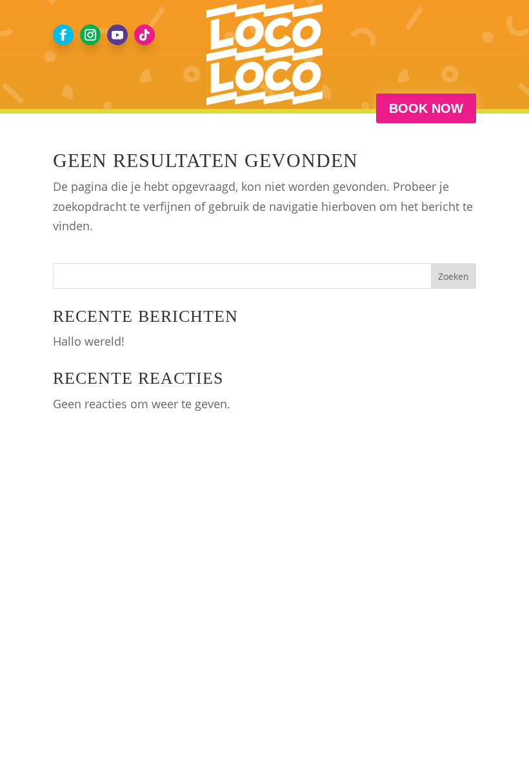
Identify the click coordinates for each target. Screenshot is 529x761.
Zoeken (453, 276)
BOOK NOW (426, 108)
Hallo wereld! (89, 341)
